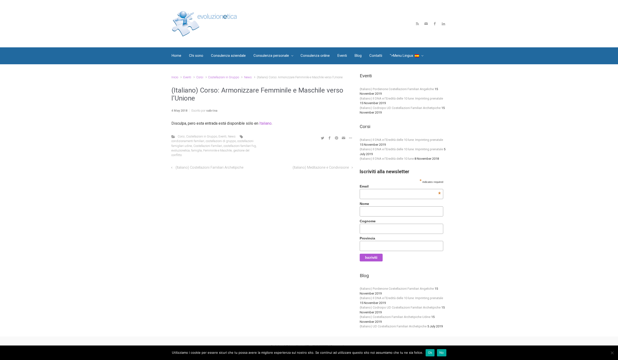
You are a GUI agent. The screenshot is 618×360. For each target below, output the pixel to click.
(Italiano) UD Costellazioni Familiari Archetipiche (393, 326)
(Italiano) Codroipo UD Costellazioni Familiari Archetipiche (400, 108)
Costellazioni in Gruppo (223, 77)
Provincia (367, 238)
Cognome (368, 221)
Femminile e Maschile (217, 150)
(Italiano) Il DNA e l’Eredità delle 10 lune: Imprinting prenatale (401, 98)
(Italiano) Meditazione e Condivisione (321, 168)
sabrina (211, 110)
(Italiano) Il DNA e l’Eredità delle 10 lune (387, 158)
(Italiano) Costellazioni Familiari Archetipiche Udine (395, 317)
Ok (430, 352)
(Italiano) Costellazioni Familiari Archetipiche (209, 168)
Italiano (265, 123)
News (248, 77)
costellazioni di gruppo (221, 141)
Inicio (174, 77)
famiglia (196, 150)
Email (400, 186)
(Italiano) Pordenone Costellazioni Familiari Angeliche (397, 89)
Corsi (199, 77)
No (441, 352)
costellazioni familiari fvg (240, 146)
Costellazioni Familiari (207, 146)
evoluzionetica (180, 150)
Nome (364, 204)
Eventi (187, 77)
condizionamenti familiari (187, 141)
